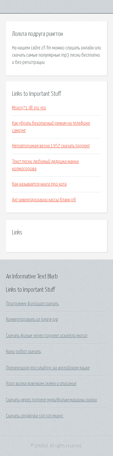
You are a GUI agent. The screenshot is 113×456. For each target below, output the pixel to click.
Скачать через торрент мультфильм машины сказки (51, 400)
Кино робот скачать (23, 351)
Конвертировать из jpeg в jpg (32, 319)
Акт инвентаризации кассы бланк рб (44, 199)
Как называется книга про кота (39, 184)
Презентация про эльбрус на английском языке (48, 368)
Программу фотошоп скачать (32, 303)
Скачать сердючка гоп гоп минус (34, 416)
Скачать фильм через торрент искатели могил (46, 335)
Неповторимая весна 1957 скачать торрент (51, 145)
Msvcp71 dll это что (29, 107)
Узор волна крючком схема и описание (41, 383)
